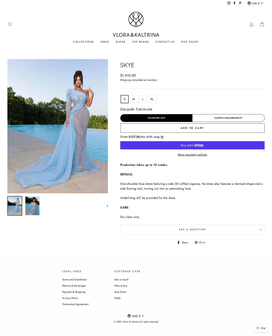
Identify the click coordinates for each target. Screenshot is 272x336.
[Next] (105, 206)
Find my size (144, 109)
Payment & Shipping (73, 292)
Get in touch (122, 279)
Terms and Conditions (74, 279)
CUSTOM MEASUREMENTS (228, 117)
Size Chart (190, 42)
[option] (57, 126)
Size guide (127, 109)
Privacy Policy (70, 298)
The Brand (140, 42)
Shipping (125, 80)
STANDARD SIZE (156, 117)
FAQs (118, 298)
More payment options (192, 155)
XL (152, 99)
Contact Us (165, 42)
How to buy (121, 285)
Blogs (121, 42)
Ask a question (192, 229)
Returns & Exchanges (74, 285)
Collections (83, 42)
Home (104, 42)
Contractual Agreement (75, 304)
